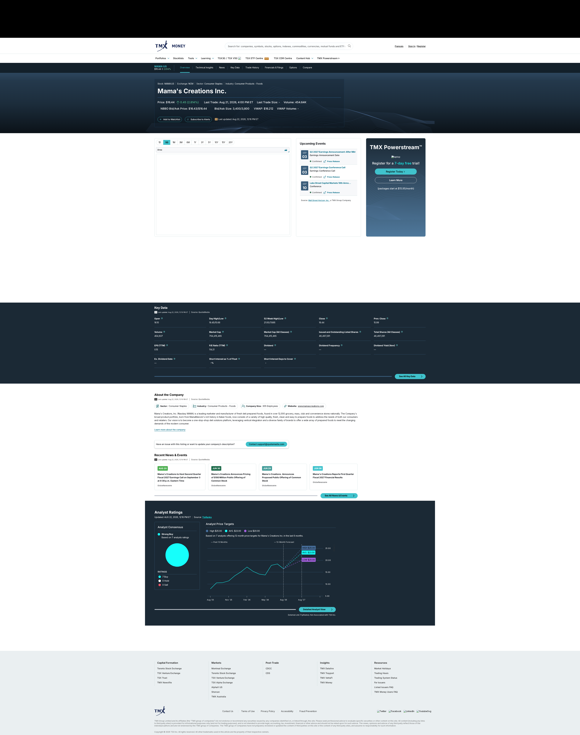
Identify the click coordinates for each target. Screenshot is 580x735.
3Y (202, 142)
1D (160, 142)
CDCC (269, 668)
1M (174, 142)
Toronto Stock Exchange (169, 668)
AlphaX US (216, 687)
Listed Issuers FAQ (383, 687)
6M (188, 142)
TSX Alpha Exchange (222, 682)
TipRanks (207, 517)
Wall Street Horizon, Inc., (319, 200)
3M (180, 142)
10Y (216, 142)
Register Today (394, 171)
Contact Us (227, 711)
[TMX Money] (170, 46)
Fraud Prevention (308, 711)
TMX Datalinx (327, 668)
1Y (195, 142)
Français (399, 46)
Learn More (395, 180)
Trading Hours (381, 673)
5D (166, 142)
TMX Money (326, 682)
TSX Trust (162, 678)
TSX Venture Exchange (168, 673)
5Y (209, 142)
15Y (223, 142)
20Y (231, 142)
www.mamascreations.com (311, 406)
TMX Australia (218, 696)
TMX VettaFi (326, 678)
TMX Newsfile (164, 682)
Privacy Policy (268, 711)
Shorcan (215, 692)
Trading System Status (385, 678)
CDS (268, 673)
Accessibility (287, 711)
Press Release (333, 161)
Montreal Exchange (221, 668)
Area (159, 149)
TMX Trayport (327, 673)
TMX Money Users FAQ (386, 692)
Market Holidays (382, 668)
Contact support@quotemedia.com (266, 444)
